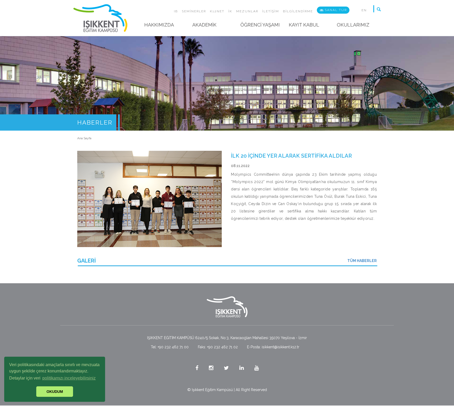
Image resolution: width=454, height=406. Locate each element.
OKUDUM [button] (55, 391)
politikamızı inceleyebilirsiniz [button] (69, 378)
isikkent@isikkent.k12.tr (280, 347)
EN (364, 10)
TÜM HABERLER (362, 261)
